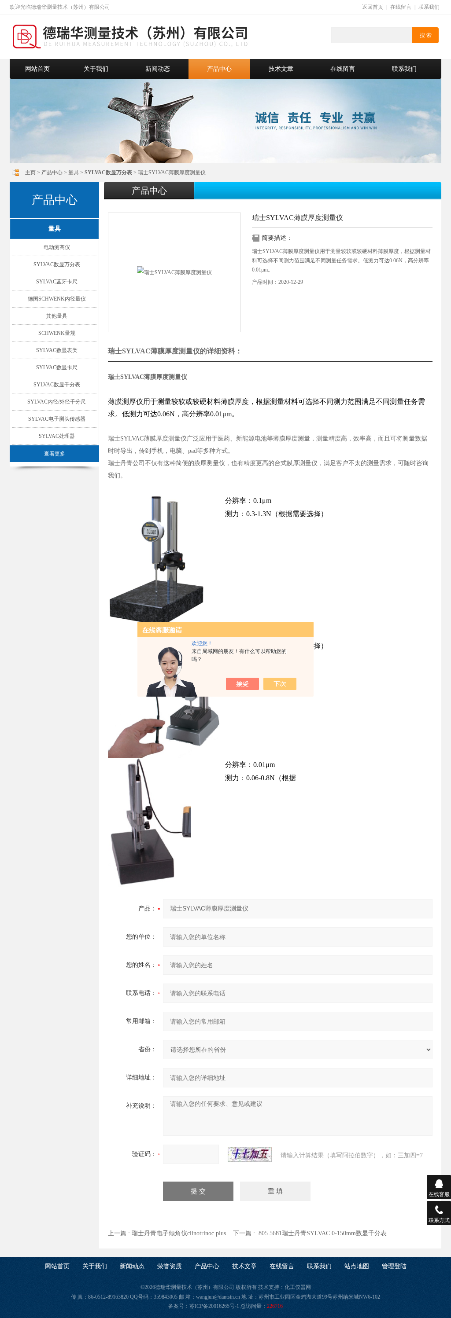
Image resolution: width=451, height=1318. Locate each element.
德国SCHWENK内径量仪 (57, 299)
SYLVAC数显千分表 (56, 385)
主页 (30, 172)
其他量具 (56, 316)
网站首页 (37, 69)
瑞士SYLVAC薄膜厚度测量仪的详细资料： (175, 351)
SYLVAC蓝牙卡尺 (57, 282)
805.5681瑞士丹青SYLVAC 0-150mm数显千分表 (323, 1233)
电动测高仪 (57, 247)
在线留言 (400, 7)
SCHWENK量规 (56, 333)
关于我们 (96, 69)
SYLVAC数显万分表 (56, 264)
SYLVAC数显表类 (57, 350)
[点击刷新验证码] (250, 1154)
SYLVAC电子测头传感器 (56, 419)
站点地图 (356, 1266)
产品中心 (219, 69)
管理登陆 (394, 1266)
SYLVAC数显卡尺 (57, 367)
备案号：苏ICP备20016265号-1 (203, 1306)
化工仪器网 (298, 1287)
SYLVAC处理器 (57, 436)
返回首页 (372, 7)
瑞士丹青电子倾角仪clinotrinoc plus (179, 1233)
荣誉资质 (169, 1266)
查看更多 (54, 454)
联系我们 (429, 7)
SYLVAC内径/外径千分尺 (56, 402)
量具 (73, 172)
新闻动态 (157, 69)
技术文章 (281, 69)
